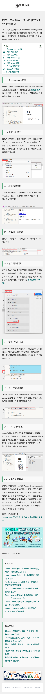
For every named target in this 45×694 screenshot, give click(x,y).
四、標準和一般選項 (11, 58)
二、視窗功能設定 (10, 52)
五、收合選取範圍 (10, 61)
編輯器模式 (35, 90)
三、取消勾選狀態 (10, 55)
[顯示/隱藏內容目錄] (39, 46)
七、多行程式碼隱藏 (11, 66)
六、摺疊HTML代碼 (11, 63)
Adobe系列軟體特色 (11, 72)
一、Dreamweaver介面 (12, 49)
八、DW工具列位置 (11, 69)
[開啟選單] (41, 6)
